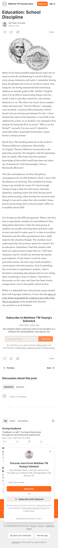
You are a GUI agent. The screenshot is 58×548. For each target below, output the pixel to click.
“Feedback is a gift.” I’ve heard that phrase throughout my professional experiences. (21, 433)
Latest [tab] (12, 421)
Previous (10, 368)
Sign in (52, 4)
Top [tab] (5, 421)
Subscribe (42, 4)
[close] (50, 451)
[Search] (53, 421)
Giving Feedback (11, 428)
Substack (16, 542)
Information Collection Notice (34, 508)
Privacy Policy (28, 511)
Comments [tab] (8, 387)
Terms (41, 526)
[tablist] (13, 387)
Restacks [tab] (20, 387)
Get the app (42, 535)
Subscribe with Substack (30, 499)
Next (49, 368)
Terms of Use (42, 505)
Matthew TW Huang (17, 23)
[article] (29, 435)
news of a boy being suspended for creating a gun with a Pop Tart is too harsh (28, 298)
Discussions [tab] (23, 421)
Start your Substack (22, 535)
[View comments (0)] (11, 32)
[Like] (5, 32)
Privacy (33, 526)
